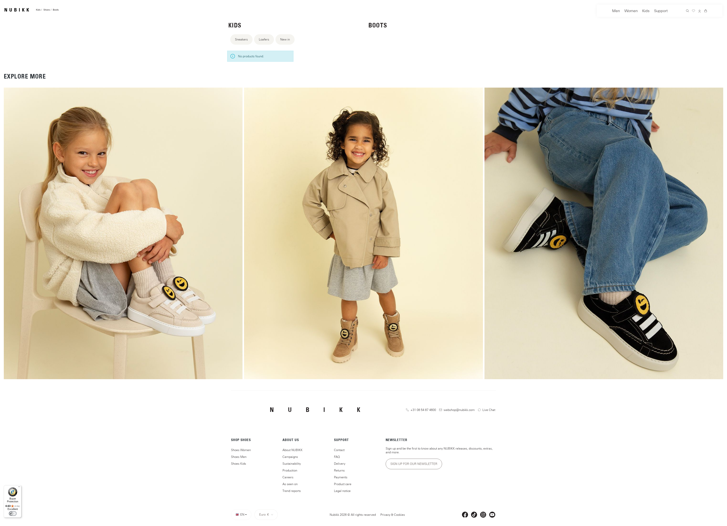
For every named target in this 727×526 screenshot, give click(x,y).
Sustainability (291, 463)
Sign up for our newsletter (413, 463)
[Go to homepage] (17, 10)
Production (289, 470)
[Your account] (699, 11)
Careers (287, 477)
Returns (339, 470)
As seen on (290, 484)
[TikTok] (474, 514)
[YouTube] (492, 514)
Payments (340, 477)
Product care (342, 484)
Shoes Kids (238, 463)
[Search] (687, 11)
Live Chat (488, 410)
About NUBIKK (292, 450)
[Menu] (19, 487)
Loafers (264, 39)
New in (285, 39)
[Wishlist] (693, 11)
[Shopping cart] (705, 11)
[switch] (12, 513)
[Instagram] (483, 514)
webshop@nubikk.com (459, 410)
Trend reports (291, 491)
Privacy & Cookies (392, 514)
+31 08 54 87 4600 (423, 410)
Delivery (339, 463)
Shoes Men (238, 456)
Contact (339, 450)
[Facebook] (465, 514)
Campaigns (290, 456)
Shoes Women (241, 450)
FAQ (337, 456)
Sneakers (241, 39)
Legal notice (342, 491)
